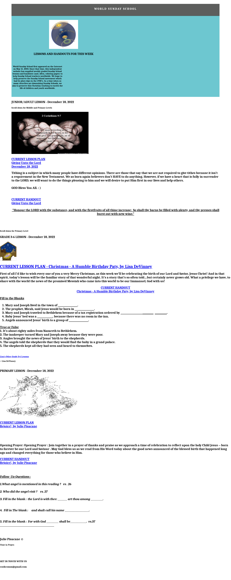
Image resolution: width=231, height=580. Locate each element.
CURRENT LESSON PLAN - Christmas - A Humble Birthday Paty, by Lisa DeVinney (76, 266)
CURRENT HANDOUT (115, 289)
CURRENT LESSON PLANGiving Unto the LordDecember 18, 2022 (28, 162)
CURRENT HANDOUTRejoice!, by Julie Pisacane (18, 461)
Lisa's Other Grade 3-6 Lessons (14, 356)
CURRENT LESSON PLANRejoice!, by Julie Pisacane (18, 424)
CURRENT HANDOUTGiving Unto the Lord (26, 201)
